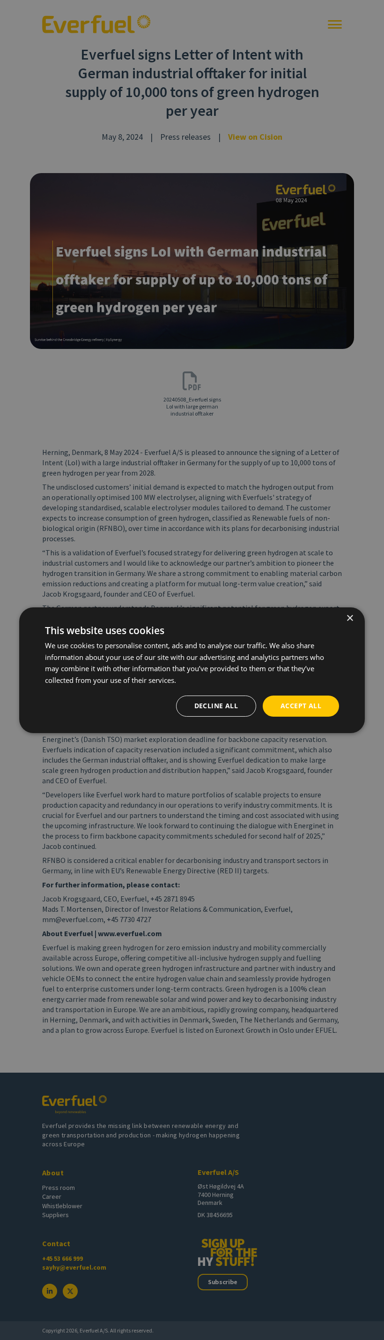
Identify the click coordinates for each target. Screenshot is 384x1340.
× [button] (349, 617)
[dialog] (192, 670)
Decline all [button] (216, 705)
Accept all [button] (301, 705)
